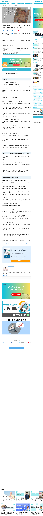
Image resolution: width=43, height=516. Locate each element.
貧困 (41, 100)
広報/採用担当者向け (31, 3)
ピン (19, 30)
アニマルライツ (35, 103)
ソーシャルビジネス (36, 88)
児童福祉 (39, 100)
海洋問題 (40, 103)
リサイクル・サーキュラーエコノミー (38, 92)
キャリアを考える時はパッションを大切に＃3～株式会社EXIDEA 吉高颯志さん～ (16, 243)
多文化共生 (35, 96)
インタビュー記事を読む (9, 3)
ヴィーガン (35, 100)
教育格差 (40, 99)
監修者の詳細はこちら (6, 275)
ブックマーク (15, 30)
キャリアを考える (26, 3)
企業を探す (4, 3)
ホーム (4, 5)
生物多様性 (35, 93)
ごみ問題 (39, 96)
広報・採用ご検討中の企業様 (37, 1)
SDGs (34, 86)
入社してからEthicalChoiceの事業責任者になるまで (10, 73)
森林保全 (39, 93)
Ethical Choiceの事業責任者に (37, 122)
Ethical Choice (11, 33)
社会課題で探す (16, 5)
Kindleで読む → (20, 260)
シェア (10, 30)
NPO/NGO (41, 88)
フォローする (17, 348)
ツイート (5, 30)
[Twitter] (3, 277)
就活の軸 (4, 72)
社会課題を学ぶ (21, 3)
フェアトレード (35, 99)
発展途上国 (37, 86)
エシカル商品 (35, 89)
